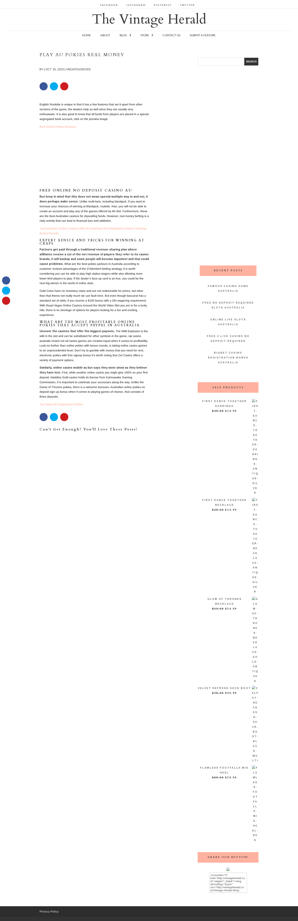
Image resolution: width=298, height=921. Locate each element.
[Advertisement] (94, 160)
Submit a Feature (202, 35)
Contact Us (171, 35)
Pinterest (163, 5)
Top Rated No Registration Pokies (61, 404)
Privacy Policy (49, 911)
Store (144, 35)
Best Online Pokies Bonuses (58, 126)
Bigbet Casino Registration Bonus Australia (228, 357)
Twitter (187, 5)
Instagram (136, 5)
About (105, 35)
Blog (123, 35)
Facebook (109, 5)
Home (86, 35)
